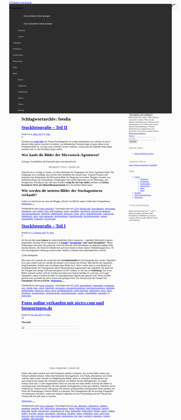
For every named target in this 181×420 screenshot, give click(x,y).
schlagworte (108, 214)
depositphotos (97, 208)
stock (35, 216)
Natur (15, 67)
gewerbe (32, 413)
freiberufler (76, 411)
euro (34, 211)
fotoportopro (43, 411)
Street (15, 73)
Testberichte (22, 92)
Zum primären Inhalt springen (37, 16)
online (79, 413)
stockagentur (67, 416)
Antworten (50, 219)
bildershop (80, 408)
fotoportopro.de (57, 411)
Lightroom (22, 86)
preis (32, 416)
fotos (46, 211)
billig (88, 408)
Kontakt (21, 110)
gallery (24, 413)
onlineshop (88, 413)
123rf (76, 208)
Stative (20, 98)
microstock (85, 211)
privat (82, 214)
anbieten (103, 406)
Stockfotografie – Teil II (44, 127)
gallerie (111, 411)
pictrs (96, 413)
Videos (20, 104)
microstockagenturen (30, 214)
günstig (40, 413)
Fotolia (64, 242)
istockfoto (74, 211)
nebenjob (45, 214)
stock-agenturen (46, 216)
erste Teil (38, 141)
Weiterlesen (28, 204)
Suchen (131, 136)
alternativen (93, 406)
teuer (80, 416)
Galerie (21, 36)
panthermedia (56, 214)
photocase (68, 214)
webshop (25, 418)
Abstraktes (17, 43)
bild (41, 408)
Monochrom (17, 61)
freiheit (97, 411)
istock (66, 211)
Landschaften (18, 55)
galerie (104, 411)
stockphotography (92, 216)
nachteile (71, 413)
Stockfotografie (76, 216)
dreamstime (110, 208)
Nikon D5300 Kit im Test (144, 154)
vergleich (88, 416)
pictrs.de (25, 416)
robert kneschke (81, 290)
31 (22, 317)
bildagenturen (62, 408)
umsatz (104, 216)
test (75, 416)
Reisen (20, 80)
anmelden (25, 408)
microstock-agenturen (100, 211)
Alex (48, 134)
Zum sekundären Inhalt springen (38, 23)
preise (76, 214)
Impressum (138, 197)
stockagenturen (61, 216)
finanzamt (95, 408)
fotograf (104, 408)
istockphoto (50, 413)
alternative (82, 406)
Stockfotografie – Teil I (43, 225)
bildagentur (49, 408)
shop (47, 416)
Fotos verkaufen (46, 208)
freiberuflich (87, 411)
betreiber (35, 408)
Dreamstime (75, 242)
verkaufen (38, 219)
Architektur (17, 49)
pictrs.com (104, 413)
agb (75, 406)
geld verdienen (56, 211)
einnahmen (26, 211)
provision (39, 416)
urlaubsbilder (27, 219)
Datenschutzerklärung (137, 133)
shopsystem (55, 416)
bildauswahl (85, 208)
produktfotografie (94, 214)
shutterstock (26, 216)
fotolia (40, 211)
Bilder (71, 408)
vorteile (106, 416)
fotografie (25, 411)
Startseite (21, 30)
